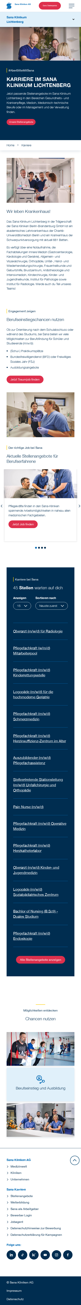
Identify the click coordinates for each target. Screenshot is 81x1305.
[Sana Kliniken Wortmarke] (19, 6)
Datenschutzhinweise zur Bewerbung (36, 1228)
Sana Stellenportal (50, 6)
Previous (1, 506)
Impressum (14, 1290)
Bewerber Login (21, 1215)
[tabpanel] (40, 505)
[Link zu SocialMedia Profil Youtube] (45, 1255)
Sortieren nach (45, 598)
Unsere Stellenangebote (21, 122)
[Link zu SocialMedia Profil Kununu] (34, 1255)
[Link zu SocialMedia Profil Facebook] (68, 1255)
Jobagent (17, 1221)
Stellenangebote (22, 1196)
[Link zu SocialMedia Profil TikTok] (22, 1255)
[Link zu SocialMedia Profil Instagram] (56, 1255)
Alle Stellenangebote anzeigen (40, 959)
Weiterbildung (20, 1202)
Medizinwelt (19, 1166)
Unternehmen (20, 1179)
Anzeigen (19, 598)
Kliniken (16, 1172)
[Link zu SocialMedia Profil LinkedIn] (11, 1255)
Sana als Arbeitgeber (25, 1209)
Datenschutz (15, 1299)
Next (79, 506)
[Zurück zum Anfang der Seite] (74, 1160)
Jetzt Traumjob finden (25, 379)
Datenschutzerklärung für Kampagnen (36, 1234)
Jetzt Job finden (23, 524)
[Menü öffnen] (71, 6)
